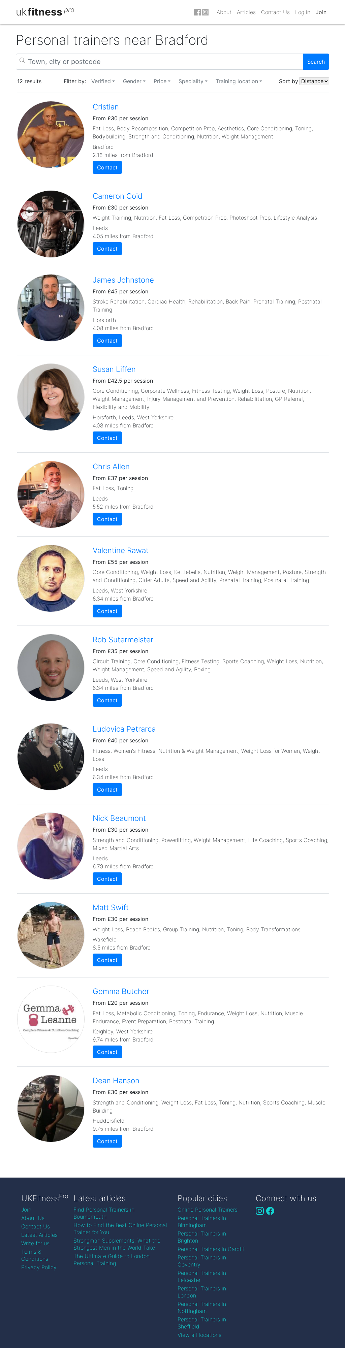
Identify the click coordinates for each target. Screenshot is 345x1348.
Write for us (35, 1243)
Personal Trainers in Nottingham (202, 1307)
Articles (246, 12)
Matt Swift (111, 907)
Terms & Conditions (34, 1255)
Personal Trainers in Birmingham (202, 1221)
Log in (302, 12)
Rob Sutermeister (123, 639)
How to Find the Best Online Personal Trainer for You (120, 1228)
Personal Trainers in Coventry (202, 1261)
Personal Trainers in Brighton (202, 1237)
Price (160, 81)
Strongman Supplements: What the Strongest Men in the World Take (116, 1244)
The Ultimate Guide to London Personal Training (111, 1259)
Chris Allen (111, 466)
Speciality (191, 81)
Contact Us (275, 12)
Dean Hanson (116, 1080)
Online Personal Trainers (208, 1209)
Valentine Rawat (121, 550)
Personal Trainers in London (202, 1292)
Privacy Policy (39, 1267)
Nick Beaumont (119, 818)
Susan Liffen (114, 369)
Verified (101, 81)
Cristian (106, 106)
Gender (132, 81)
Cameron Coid (118, 195)
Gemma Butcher (121, 991)
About (224, 12)
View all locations (199, 1334)
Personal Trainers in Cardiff (211, 1249)
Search (316, 61)
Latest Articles (39, 1234)
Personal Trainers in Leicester (202, 1276)
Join (321, 12)
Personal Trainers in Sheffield (202, 1323)
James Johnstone (123, 279)
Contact (107, 167)
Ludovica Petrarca (124, 728)
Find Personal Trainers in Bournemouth (103, 1213)
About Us (32, 1218)
